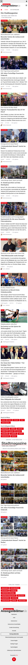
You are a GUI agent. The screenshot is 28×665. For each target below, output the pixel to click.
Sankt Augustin (4, 303)
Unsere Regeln (14, 640)
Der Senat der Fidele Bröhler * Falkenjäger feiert (13, 363)
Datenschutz (14, 621)
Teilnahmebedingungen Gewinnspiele (14, 637)
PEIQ (17, 655)
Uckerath (20, 428)
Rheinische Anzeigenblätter (10, 5)
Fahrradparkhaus (15, 588)
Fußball (4, 431)
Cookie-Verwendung (14, 627)
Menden (14, 600)
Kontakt (14, 630)
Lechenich (13, 433)
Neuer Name (21, 595)
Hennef (2, 50)
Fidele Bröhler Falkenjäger (8, 593)
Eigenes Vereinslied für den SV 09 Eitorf (13, 110)
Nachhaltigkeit (14, 647)
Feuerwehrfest (5, 598)
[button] (7, 454)
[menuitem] (26, 1)
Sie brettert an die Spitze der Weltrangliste (11, 326)
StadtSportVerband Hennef (8, 595)
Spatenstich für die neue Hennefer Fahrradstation (13, 219)
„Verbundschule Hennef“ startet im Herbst (13, 146)
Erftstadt (3, 410)
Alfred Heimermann (7, 52)
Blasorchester (22, 600)
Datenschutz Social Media (14, 624)
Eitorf (2, 122)
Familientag (13, 590)
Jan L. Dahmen (6, 268)
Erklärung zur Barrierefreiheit (14, 650)
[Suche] (1, 1)
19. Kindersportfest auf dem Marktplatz (11, 183)
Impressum (14, 614)
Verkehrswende (5, 600)
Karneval (18, 431)
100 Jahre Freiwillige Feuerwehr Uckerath (12, 73)
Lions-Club (14, 598)
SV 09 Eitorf (5, 590)
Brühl (2, 339)
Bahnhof (14, 436)
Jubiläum (13, 428)
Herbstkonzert (5, 436)
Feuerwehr (11, 431)
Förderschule (5, 433)
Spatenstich (5, 588)
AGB (14, 617)
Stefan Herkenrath (7, 125)
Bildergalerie (5, 428)
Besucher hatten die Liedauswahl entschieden (12, 37)
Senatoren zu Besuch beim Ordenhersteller (10, 290)
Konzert (21, 433)
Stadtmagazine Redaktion (8, 341)
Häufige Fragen (14, 644)
